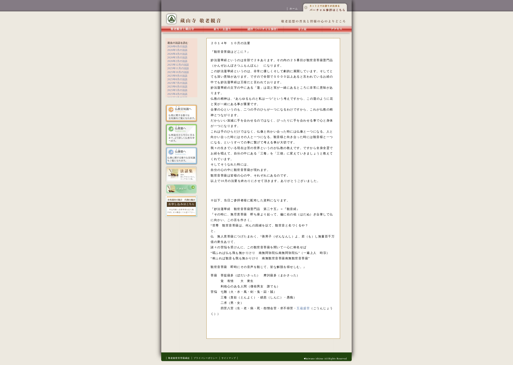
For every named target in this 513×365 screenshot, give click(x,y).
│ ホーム (293, 8)
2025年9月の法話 (177, 75)
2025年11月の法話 (178, 68)
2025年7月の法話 (177, 82)
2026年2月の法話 (177, 61)
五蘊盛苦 (303, 308)
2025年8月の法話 (177, 79)
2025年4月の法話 (177, 93)
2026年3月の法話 (177, 57)
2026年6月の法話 (177, 46)
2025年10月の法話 (178, 72)
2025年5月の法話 (177, 90)
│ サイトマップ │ (228, 358)
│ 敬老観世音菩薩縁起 (178, 358)
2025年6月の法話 (177, 86)
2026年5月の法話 (177, 50)
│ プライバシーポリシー (204, 358)
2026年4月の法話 (177, 53)
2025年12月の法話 (178, 64)
